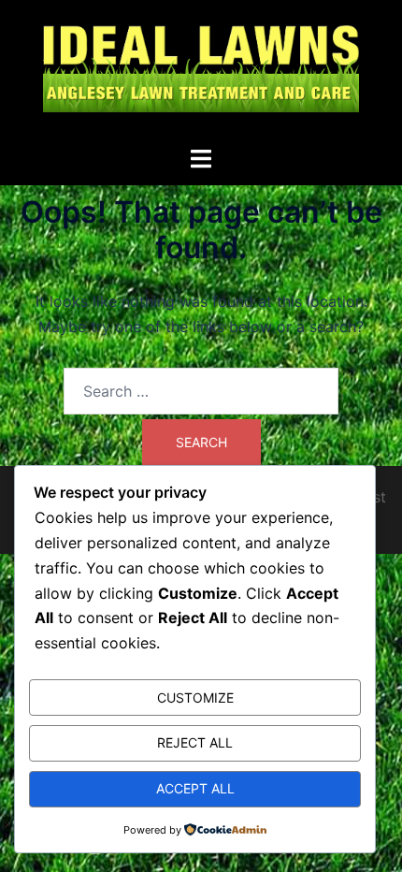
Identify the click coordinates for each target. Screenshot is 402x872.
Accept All (195, 788)
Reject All (195, 742)
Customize (195, 697)
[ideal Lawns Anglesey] (201, 71)
